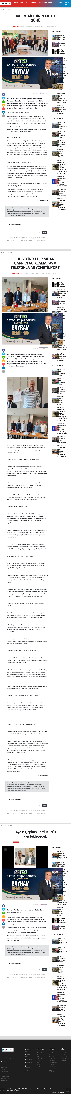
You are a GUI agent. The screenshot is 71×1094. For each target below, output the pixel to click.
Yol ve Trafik (52, 1055)
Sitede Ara (64, 1053)
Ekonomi (15, 2)
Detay (54, 1092)
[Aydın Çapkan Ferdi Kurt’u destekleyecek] (25, 856)
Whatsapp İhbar (5, 1078)
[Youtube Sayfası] (11, 1058)
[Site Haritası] (2, 1061)
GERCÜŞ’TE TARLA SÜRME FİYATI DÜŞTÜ (61, 37)
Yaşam (9, 9)
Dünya (21, 2)
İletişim (29, 1071)
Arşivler (29, 1062)
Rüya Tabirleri (65, 1058)
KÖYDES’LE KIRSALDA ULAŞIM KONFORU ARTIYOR (60, 86)
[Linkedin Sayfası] (14, 1058)
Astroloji (63, 1060)
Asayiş (50, 2)
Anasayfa (3, 9)
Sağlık (39, 2)
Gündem (10, 252)
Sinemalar (52, 1064)
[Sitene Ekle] (5, 1061)
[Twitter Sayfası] (4, 1058)
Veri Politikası (4, 1071)
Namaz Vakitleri (53, 1057)
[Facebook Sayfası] (2, 1058)
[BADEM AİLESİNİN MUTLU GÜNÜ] (25, 43)
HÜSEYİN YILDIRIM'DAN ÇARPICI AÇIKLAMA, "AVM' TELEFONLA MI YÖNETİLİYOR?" (61, 204)
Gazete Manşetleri (52, 1070)
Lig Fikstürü (52, 1060)
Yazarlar (29, 1059)
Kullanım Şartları (5, 1076)
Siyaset (44, 2)
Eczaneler (52, 1058)
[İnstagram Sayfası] (7, 1058)
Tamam (61, 1092)
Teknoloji (33, 2)
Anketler (63, 1055)
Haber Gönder (4, 1080)
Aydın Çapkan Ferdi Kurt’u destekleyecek (61, 51)
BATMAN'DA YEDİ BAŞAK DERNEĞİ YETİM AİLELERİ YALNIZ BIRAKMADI (62, 109)
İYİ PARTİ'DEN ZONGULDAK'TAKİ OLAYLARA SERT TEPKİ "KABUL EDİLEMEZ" (62, 75)
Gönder (44, 232)
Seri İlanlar (52, 1066)
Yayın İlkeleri (4, 1069)
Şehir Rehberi (52, 1068)
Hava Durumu (53, 1053)
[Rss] (17, 1058)
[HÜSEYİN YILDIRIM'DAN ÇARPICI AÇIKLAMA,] (25, 294)
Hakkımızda (4, 1067)
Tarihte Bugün (53, 1062)
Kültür (26, 2)
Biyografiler (64, 1057)
